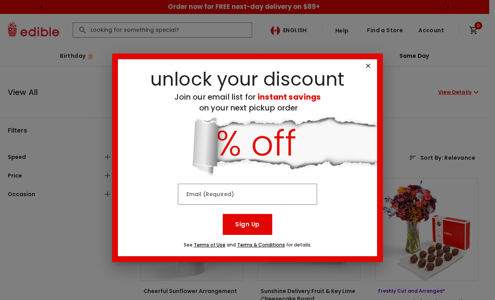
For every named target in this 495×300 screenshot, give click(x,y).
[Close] (368, 66)
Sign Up (247, 224)
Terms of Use (209, 244)
